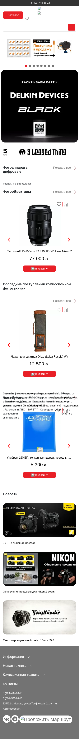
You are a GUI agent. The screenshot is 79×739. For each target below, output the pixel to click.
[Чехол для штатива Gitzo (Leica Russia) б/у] (39, 331)
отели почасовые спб (28, 405)
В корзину (41, 268)
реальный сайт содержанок (61, 405)
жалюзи (7, 405)
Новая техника (14, 666)
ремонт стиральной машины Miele (36, 393)
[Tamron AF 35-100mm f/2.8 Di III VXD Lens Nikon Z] (39, 225)
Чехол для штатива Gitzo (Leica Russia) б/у (39, 356)
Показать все (62, 167)
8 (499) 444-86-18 (40, 2)
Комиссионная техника (21, 675)
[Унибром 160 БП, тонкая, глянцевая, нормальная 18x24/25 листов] (39, 432)
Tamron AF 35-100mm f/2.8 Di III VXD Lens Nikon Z (39, 251)
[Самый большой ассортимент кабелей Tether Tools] (39, 49)
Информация (13, 657)
